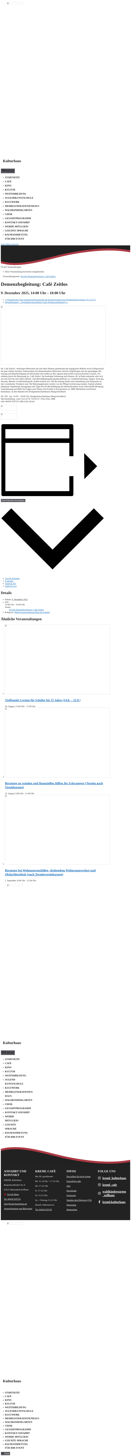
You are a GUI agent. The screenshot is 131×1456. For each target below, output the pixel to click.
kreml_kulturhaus (114, 1178)
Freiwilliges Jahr (74, 1181)
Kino (8, 185)
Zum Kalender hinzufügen (13, 500)
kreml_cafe (109, 1184)
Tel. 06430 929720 (43, 1209)
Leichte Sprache (16, 230)
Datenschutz (72, 1209)
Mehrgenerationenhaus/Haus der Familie (32, 612)
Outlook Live (11, 586)
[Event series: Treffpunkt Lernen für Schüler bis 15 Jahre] (36, 706)
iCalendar (9, 581)
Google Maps (13, 1194)
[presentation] (57, 693)
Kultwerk (12, 202)
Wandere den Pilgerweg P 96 (79, 1200)
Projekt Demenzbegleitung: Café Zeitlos (26, 609)
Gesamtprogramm (18, 218)
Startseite (12, 177)
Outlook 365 (10, 583)
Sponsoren (71, 1195)
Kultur (10, 189)
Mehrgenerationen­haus (22, 206)
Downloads (71, 1190)
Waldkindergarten (18, 210)
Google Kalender (12, 578)
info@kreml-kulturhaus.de (15, 1204)
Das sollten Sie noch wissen (79, 1176)
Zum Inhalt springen (10, 244)
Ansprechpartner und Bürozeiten (18, 1208)
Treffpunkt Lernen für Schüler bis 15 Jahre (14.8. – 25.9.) (42, 700)
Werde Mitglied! (16, 226)
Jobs (68, 1186)
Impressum (71, 1205)
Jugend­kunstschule (19, 198)
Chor (8, 214)
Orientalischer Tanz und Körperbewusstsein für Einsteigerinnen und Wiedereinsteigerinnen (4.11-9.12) (50, 299)
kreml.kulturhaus (114, 1202)
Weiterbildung (15, 193)
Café (8, 181)
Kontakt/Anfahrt (17, 222)
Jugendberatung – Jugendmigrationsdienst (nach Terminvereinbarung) (36, 302)
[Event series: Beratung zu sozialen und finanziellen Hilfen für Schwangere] (35, 793)
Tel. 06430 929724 (12, 1199)
